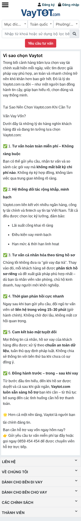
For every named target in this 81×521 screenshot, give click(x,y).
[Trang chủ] (40, 13)
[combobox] (15, 24)
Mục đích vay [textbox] (15, 24)
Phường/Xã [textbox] (65, 24)
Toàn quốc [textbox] (39, 24)
